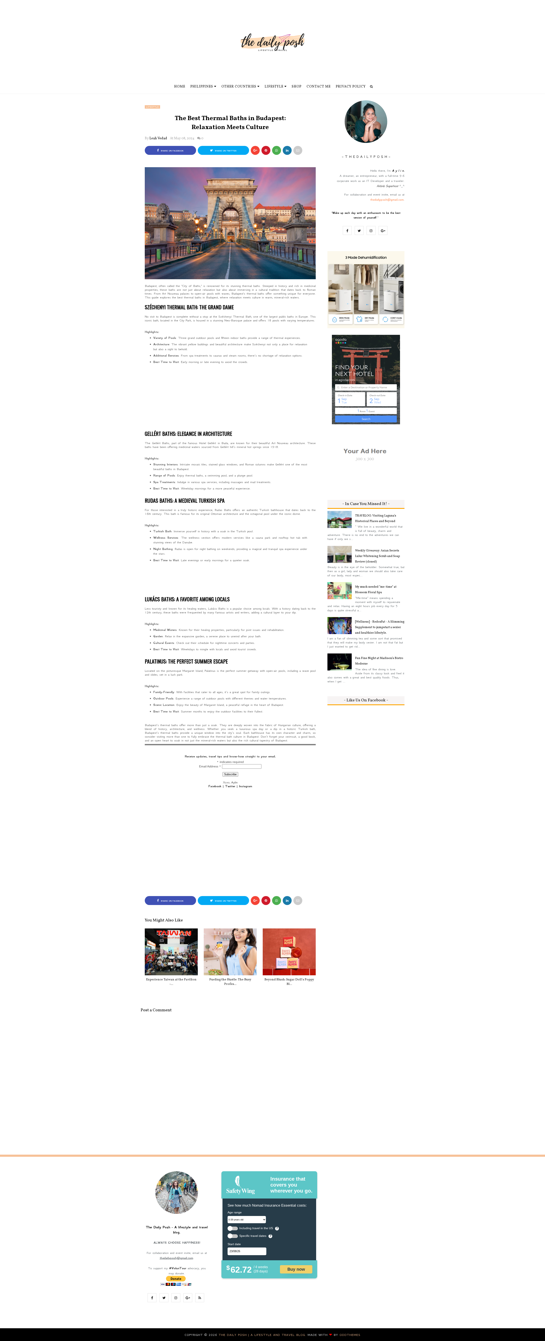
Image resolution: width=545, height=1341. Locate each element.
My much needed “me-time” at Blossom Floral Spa (375, 589)
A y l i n (398, 171)
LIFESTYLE (274, 86)
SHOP (296, 86)
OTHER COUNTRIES (238, 86)
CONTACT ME (319, 86)
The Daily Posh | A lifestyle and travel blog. (263, 1335)
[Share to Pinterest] (297, 150)
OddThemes (350, 1335)
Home (179, 86)
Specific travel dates (252, 1235)
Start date (234, 1244)
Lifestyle (152, 107)
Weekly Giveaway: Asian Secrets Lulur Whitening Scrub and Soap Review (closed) (377, 556)
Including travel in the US (256, 1228)
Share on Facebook (172, 151)
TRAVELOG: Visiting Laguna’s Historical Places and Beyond (375, 518)
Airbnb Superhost (387, 186)
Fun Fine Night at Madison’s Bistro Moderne (379, 661)
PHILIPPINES (201, 86)
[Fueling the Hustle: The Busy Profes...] (230, 951)
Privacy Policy (351, 86)
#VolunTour (177, 1268)
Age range (235, 1212)
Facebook (214, 786)
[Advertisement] (230, 396)
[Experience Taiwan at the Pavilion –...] (171, 951)
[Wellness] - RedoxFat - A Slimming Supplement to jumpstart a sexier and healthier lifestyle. (379, 627)
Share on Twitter (225, 151)
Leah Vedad (158, 138)
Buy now (296, 1269)
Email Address (210, 766)
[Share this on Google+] (255, 150)
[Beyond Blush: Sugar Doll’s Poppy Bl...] (289, 951)
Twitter (230, 786)
